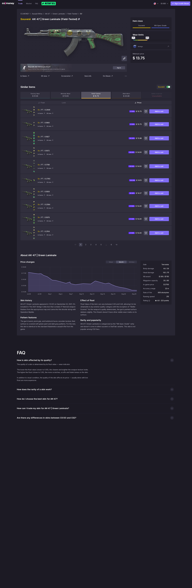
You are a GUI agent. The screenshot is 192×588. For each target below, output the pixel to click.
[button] (151, 46)
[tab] (111, 262)
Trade (20, 3)
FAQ (36, 3)
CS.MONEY (24, 14)
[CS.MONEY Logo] (8, 3)
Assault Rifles (37, 14)
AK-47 (47, 14)
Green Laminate (59, 14)
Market (29, 3)
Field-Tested (72, 14)
